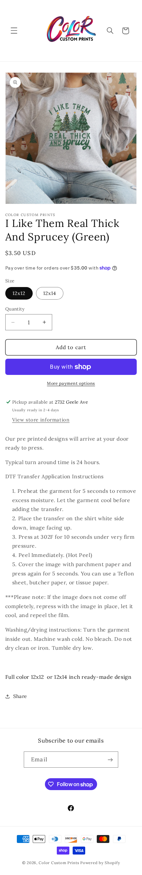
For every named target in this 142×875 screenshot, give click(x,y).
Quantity (14, 309)
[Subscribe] (110, 759)
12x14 (49, 293)
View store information (41, 420)
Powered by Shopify (100, 862)
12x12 (19, 293)
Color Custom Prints (59, 862)
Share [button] (20, 696)
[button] (13, 30)
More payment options (71, 383)
